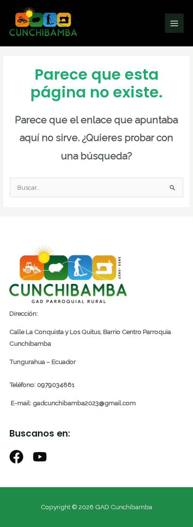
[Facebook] (16, 457)
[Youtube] (40, 457)
